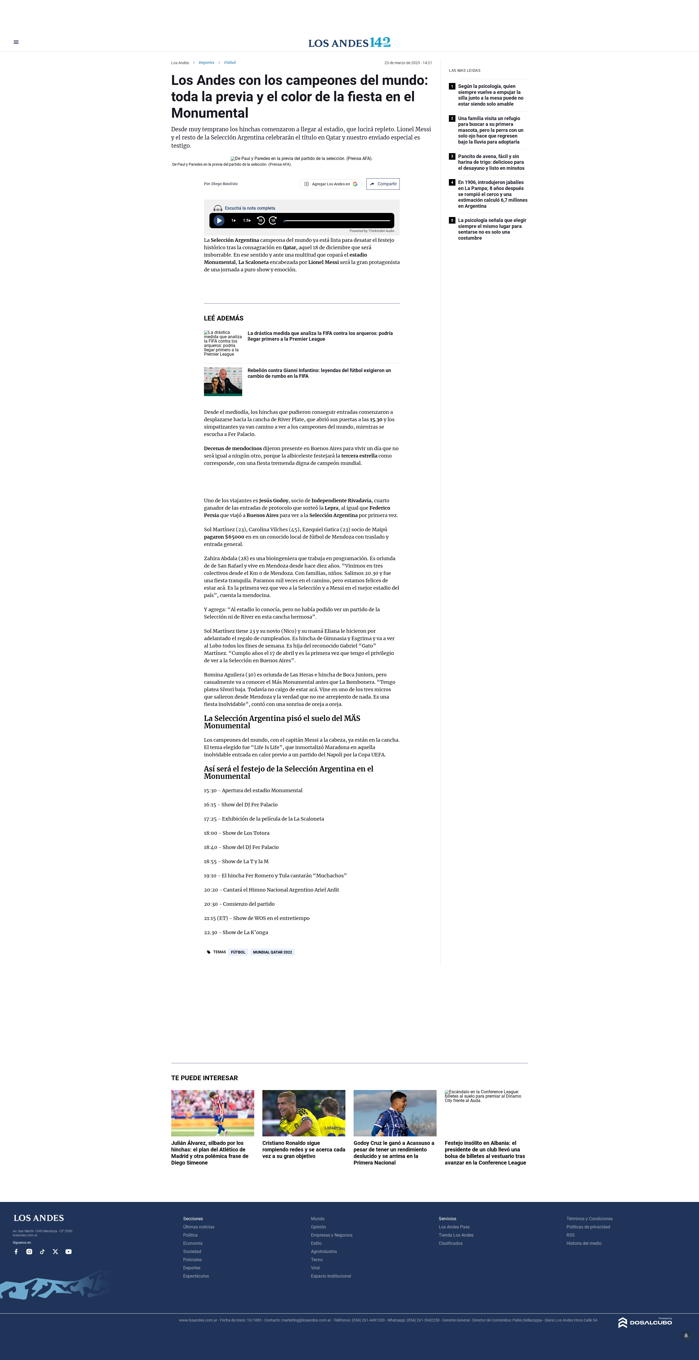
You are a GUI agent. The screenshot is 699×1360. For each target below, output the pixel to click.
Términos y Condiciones (590, 1218)
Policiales (192, 1259)
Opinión (318, 1227)
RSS (571, 1235)
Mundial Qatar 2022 (272, 952)
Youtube (68, 1251)
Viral (315, 1267)
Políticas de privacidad (588, 1227)
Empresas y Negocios (332, 1235)
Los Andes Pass (454, 1227)
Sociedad (192, 1251)
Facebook (16, 1251)
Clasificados (451, 1243)
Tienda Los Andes (456, 1235)
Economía (193, 1243)
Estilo (316, 1243)
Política (190, 1235)
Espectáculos (196, 1276)
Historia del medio (584, 1243)
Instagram (29, 1251)
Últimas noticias (198, 1227)
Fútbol (238, 952)
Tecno (317, 1259)
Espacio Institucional (331, 1276)
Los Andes (180, 63)
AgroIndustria (324, 1251)
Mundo (318, 1218)
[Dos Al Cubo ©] (645, 1326)
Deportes (206, 62)
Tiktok (42, 1251)
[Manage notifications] (686, 1335)
